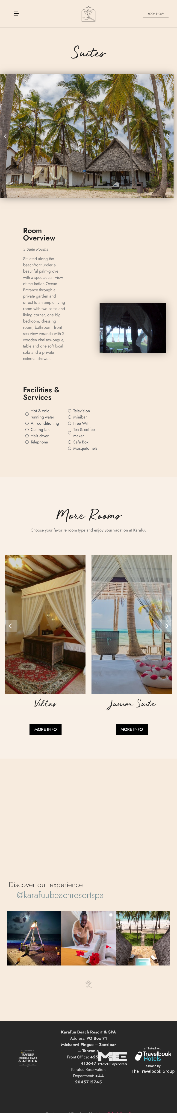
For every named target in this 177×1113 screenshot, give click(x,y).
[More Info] (45, 692)
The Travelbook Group (153, 1071)
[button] (5, 136)
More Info (45, 729)
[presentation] (11, 626)
